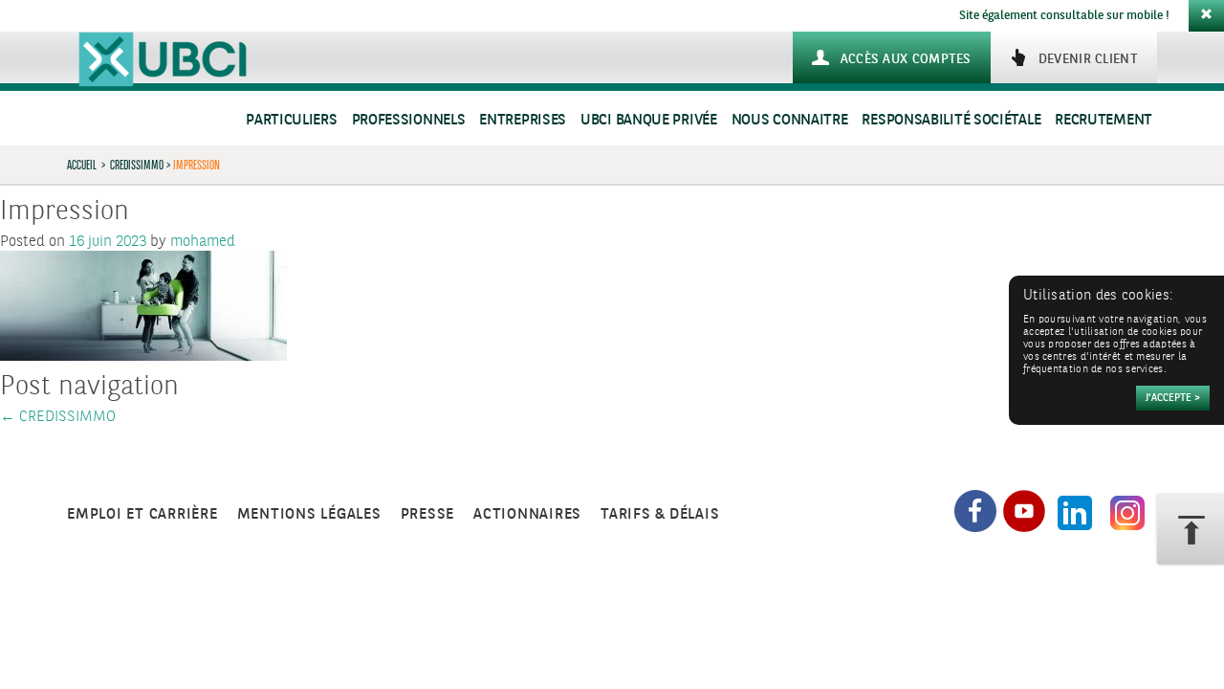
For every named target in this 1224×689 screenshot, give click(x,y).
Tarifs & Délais (660, 514)
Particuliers (291, 120)
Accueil (82, 164)
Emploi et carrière (142, 514)
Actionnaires (527, 514)
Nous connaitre (790, 120)
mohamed (202, 242)
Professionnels (409, 120)
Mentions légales (309, 514)
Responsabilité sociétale (951, 120)
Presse (428, 514)
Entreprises (522, 120)
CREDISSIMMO (137, 164)
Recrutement (1103, 120)
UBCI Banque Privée (648, 120)
